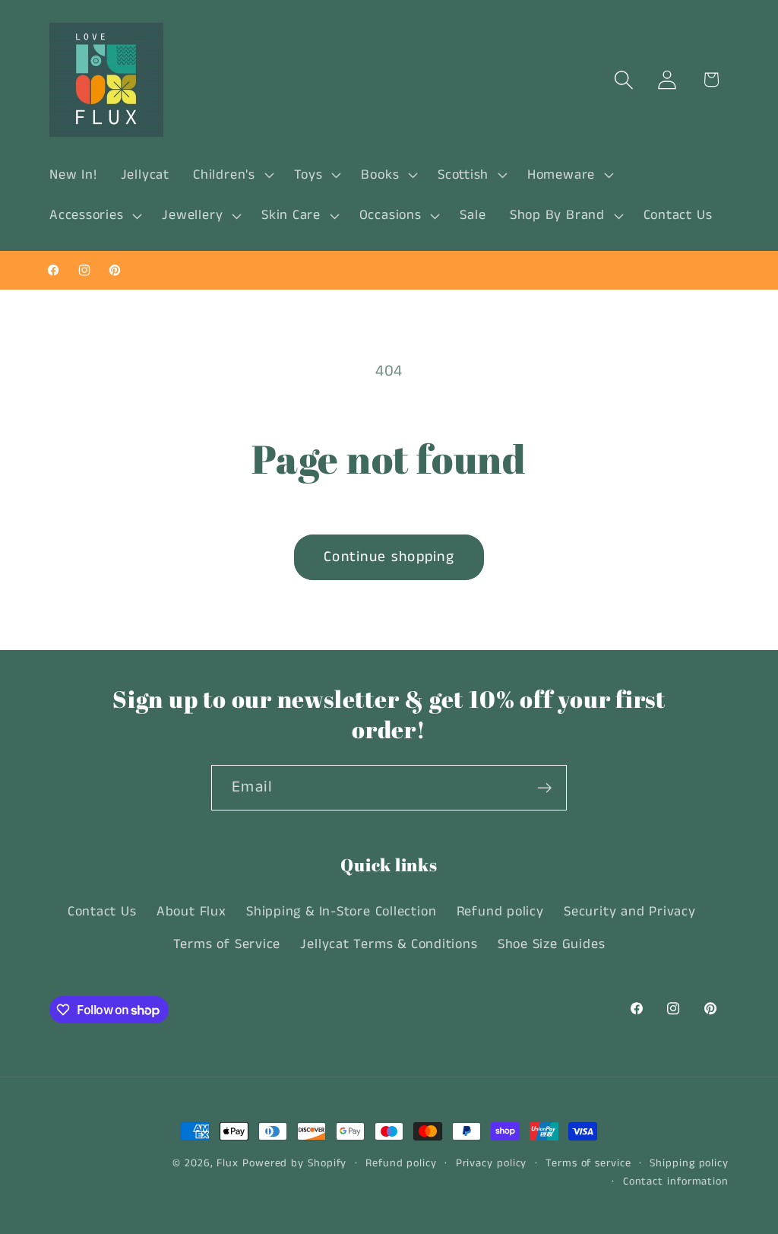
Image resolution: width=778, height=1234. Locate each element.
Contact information (676, 1181)
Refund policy (500, 912)
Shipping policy (689, 1163)
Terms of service (588, 1163)
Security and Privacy (630, 912)
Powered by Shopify (294, 1163)
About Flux (191, 912)
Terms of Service (226, 944)
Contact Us (102, 912)
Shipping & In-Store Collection (341, 912)
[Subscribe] (544, 788)
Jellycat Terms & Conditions (388, 944)
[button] (232, 174)
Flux (228, 1163)
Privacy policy (491, 1163)
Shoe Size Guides (551, 944)
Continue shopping (389, 557)
